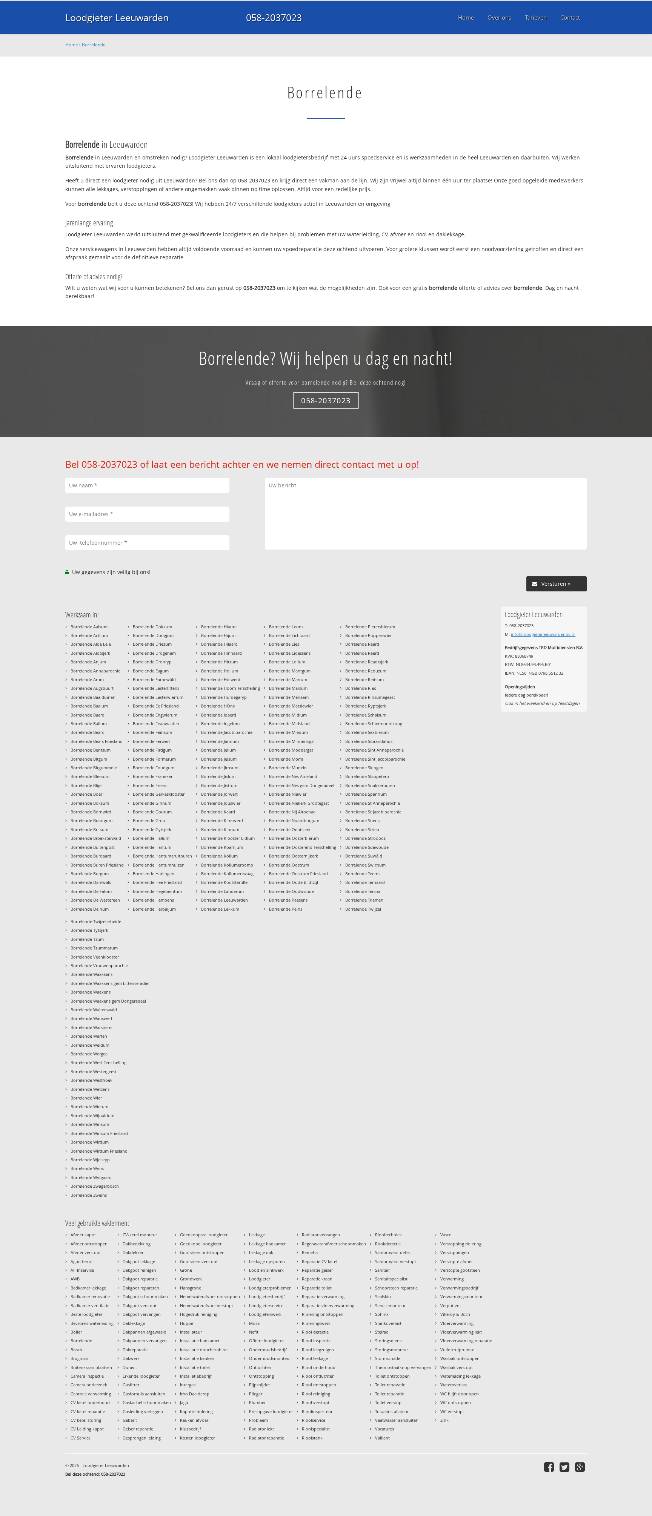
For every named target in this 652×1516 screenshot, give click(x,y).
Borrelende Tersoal (363, 891)
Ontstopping (261, 1376)
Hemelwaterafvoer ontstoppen (210, 1296)
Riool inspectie (316, 1340)
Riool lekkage (315, 1358)
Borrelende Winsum (90, 1124)
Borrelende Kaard (218, 812)
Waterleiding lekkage (460, 1376)
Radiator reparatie (266, 1438)
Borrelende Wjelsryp (90, 1159)
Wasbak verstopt (456, 1367)
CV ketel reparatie (88, 1411)
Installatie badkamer (200, 1340)
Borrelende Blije (86, 785)
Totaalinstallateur (392, 1411)
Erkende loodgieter (141, 1376)
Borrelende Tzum (87, 939)
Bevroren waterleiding (92, 1323)
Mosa (254, 1323)
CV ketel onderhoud (90, 1402)
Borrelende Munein (288, 767)
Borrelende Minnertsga (291, 741)
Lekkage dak (261, 1252)
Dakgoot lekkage (139, 1261)
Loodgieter (259, 1279)
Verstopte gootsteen (460, 1270)
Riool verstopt (315, 1402)
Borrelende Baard (88, 715)
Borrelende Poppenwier (368, 635)
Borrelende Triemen (364, 900)
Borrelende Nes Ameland (293, 776)
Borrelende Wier (86, 1098)
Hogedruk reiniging (198, 1314)
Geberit (130, 1420)
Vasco (446, 1234)
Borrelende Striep (362, 829)
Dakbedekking (137, 1243)
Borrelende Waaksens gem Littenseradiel (110, 983)
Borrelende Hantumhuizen (159, 865)
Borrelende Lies (284, 644)
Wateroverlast (453, 1384)
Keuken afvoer (194, 1420)
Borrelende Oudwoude (291, 891)
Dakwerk (131, 1358)
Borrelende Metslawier (291, 706)
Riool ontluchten (318, 1376)
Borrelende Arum (87, 679)
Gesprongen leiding (142, 1438)
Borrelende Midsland (289, 723)
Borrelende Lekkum (220, 909)
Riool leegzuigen (318, 1349)
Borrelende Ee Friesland (156, 706)
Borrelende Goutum (152, 812)
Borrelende (94, 44)
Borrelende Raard (362, 644)
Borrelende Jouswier (220, 803)
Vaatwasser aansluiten (396, 1420)
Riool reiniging (316, 1394)
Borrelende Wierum (89, 1106)
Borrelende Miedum (288, 732)
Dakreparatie (135, 1349)
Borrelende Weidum (90, 1045)
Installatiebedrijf (196, 1376)
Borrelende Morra (286, 759)
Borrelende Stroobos (365, 838)
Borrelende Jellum (218, 750)
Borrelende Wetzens (90, 1089)
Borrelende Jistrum (219, 785)
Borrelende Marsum (288, 688)
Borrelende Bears (87, 732)
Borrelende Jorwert (219, 794)
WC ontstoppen (455, 1402)
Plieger (255, 1394)
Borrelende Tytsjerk (89, 930)
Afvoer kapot (83, 1234)
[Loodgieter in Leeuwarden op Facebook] (550, 1467)
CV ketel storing (86, 1420)
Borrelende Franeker (152, 776)
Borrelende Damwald (91, 882)
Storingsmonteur (391, 1349)
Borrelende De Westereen (95, 900)
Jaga (184, 1402)
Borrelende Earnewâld (154, 679)
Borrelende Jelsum (219, 759)
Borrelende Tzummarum (94, 948)
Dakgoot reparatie (140, 1279)
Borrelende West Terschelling (98, 1062)
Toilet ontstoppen (392, 1376)
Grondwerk (191, 1279)
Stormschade (387, 1358)
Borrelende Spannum (366, 794)
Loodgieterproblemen (270, 1288)
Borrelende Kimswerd (222, 820)
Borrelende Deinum (90, 909)
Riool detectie (315, 1332)
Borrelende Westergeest (94, 1071)
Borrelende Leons (286, 626)
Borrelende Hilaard (219, 644)
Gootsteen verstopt (199, 1261)
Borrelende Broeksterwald (96, 838)
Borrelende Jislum (218, 776)
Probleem (258, 1420)
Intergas (187, 1384)
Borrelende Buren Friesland (97, 865)
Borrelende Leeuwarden (224, 900)
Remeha (310, 1252)
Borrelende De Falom (91, 891)
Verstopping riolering (460, 1243)
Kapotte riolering (196, 1411)
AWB (75, 1279)
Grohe (186, 1270)
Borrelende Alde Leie (91, 644)
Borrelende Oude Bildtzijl (293, 882)
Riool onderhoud (318, 1367)
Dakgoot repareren (141, 1288)
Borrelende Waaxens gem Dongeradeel (108, 1001)
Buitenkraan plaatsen (91, 1367)
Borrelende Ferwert (151, 741)
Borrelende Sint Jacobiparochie (375, 759)
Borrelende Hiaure (219, 626)
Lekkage (257, 1234)
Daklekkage (134, 1323)
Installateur (191, 1332)
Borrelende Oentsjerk (290, 829)
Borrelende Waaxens (91, 992)
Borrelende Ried (361, 688)
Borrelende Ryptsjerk (365, 706)
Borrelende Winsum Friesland (99, 1133)
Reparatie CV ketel (319, 1261)
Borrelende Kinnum (220, 829)
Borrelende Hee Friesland (157, 882)
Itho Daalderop (194, 1394)
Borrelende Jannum (220, 741)
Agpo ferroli (82, 1261)
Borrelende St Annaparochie (372, 803)
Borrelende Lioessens (290, 653)
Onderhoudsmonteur (270, 1358)
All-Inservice (82, 1270)
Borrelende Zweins (89, 1195)
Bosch (76, 1349)
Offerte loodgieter (266, 1340)
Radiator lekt (261, 1429)
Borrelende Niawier (287, 794)
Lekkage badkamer (267, 1243)
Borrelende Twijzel (363, 909)
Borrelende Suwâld (363, 856)
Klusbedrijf (190, 1429)
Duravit (130, 1367)
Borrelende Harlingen (153, 873)
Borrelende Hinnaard (221, 653)
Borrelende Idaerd (218, 715)
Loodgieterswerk (265, 1314)
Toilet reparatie (389, 1394)
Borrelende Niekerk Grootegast (299, 803)
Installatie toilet (195, 1367)
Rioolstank (312, 1438)
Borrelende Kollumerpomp (227, 865)
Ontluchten (260, 1367)
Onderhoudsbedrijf (268, 1349)
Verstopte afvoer (456, 1261)
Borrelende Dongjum (153, 635)
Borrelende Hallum (151, 838)
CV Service (81, 1438)
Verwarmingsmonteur (461, 1296)
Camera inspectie (87, 1376)
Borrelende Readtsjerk (366, 662)
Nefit (253, 1332)
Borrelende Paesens (288, 900)
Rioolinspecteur (317, 1411)
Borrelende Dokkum (152, 626)
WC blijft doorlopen (459, 1394)
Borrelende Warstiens (91, 1027)
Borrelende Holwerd (220, 679)
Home (71, 44)
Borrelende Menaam (289, 697)
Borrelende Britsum (89, 829)
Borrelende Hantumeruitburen (162, 856)
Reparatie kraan (317, 1279)
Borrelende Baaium (89, 706)
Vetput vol (450, 1305)
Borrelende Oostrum (289, 865)
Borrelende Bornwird (91, 812)
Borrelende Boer (86, 794)
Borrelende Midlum (288, 715)
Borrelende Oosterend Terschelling (302, 847)
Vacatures (384, 1429)
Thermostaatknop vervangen (403, 1367)
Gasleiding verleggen (143, 1411)
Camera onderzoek (89, 1384)
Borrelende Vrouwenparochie (99, 965)
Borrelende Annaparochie (95, 671)
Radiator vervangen (321, 1234)
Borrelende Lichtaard (289, 635)
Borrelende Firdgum (152, 750)
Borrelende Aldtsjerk (90, 653)
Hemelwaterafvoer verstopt (206, 1305)
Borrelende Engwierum (155, 715)
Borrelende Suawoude (367, 847)
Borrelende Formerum (154, 759)
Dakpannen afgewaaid (144, 1332)
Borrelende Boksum (90, 803)
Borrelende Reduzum (365, 671)
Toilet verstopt (389, 1402)
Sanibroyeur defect (393, 1252)
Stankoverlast (388, 1323)
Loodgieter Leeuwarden (117, 17)
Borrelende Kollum (219, 856)
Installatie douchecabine (204, 1349)
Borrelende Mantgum (290, 671)
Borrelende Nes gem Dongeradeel (301, 785)
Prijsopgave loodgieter (271, 1411)
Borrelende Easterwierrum (158, 697)
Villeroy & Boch (455, 1314)
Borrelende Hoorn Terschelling (230, 688)
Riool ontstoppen (319, 1384)
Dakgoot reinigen (139, 1270)
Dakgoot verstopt (140, 1305)
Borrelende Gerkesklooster (159, 794)
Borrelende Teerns (362, 873)
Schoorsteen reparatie (396, 1288)
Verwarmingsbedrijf (459, 1288)
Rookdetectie (388, 1243)
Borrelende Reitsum (364, 679)
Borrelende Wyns (87, 1168)
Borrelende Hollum (219, 671)
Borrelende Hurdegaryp (224, 697)
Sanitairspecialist (391, 1279)
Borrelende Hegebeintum (157, 891)
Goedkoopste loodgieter (204, 1234)
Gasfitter (131, 1384)
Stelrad (382, 1332)
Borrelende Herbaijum (154, 909)
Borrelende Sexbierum (367, 732)
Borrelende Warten (89, 1036)
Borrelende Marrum (288, 679)
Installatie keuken (197, 1358)
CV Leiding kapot (87, 1429)
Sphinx (382, 1314)
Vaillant (382, 1438)
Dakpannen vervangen (145, 1340)
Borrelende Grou (149, 820)
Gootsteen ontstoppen (202, 1252)
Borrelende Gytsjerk (152, 829)
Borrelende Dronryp (152, 662)
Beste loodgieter (86, 1314)
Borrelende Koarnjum (222, 847)
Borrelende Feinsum (152, 732)
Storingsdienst (389, 1340)
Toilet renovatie (390, 1384)
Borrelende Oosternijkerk (293, 856)
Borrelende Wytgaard (91, 1177)
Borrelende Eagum (151, 671)
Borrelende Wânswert (91, 1018)
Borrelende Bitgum (89, 759)
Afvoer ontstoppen (89, 1243)
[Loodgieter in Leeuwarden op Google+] (581, 1467)
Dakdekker (133, 1252)
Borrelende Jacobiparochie (226, 732)
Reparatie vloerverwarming (328, 1305)
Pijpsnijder (259, 1384)
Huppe (186, 1323)
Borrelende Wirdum (90, 1142)
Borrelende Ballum (89, 723)
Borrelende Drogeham (154, 653)
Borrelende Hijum (218, 635)
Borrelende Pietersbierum (370, 626)
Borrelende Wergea (89, 1054)
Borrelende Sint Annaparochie (374, 750)
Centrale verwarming (91, 1394)
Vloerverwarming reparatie (466, 1340)
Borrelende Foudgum (153, 767)
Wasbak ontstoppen (460, 1358)
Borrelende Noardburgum (294, 820)
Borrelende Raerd (362, 653)
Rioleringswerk (316, 1323)
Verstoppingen (454, 1252)
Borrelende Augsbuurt (92, 688)
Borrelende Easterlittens (156, 688)
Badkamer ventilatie (90, 1305)
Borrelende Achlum (89, 635)
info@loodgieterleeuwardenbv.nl (543, 634)
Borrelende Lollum (287, 662)
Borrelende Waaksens (91, 974)
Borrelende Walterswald (94, 1009)
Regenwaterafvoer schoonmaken (334, 1243)
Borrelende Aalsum (89, 626)
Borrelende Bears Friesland (97, 741)
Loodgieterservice (266, 1305)
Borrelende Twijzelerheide (96, 921)
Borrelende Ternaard (365, 882)
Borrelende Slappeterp (367, 776)
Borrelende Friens (150, 785)
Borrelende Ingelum (220, 723)
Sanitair (382, 1270)
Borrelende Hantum (152, 847)
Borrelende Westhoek (91, 1080)
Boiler (76, 1332)
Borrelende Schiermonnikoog (373, 723)
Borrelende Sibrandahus (368, 741)
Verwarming (452, 1279)
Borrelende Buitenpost (93, 847)
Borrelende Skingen (364, 767)
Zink (444, 1420)
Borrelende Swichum (365, 865)
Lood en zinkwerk (266, 1270)
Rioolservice (313, 1420)
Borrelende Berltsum (91, 750)
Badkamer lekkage (88, 1288)
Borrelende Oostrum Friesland (298, 873)
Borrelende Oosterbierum (294, 838)
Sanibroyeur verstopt (395, 1261)
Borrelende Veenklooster (95, 957)
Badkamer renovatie (90, 1296)
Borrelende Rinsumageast (370, 697)
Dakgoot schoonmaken (145, 1296)
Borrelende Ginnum (152, 803)
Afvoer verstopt (86, 1252)
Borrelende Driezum (152, 644)
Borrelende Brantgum (91, 820)
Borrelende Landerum (222, 891)
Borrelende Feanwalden (156, 723)
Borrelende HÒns (218, 706)
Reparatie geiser (317, 1270)
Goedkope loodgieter (200, 1243)
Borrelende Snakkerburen (370, 785)
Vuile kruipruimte (457, 1349)
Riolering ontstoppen (322, 1314)
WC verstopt (452, 1411)
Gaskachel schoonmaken (147, 1402)
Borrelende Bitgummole (94, 767)
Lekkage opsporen (267, 1261)
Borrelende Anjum (88, 662)
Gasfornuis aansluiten (144, 1394)
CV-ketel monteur (140, 1234)
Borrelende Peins (285, 909)
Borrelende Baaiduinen (93, 697)
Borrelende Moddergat (291, 750)
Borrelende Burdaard (91, 856)
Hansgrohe (190, 1288)
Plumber (257, 1402)
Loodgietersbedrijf (267, 1296)
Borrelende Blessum (90, 776)
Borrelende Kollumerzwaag (227, 873)
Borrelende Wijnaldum (92, 1115)
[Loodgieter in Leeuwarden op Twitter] (565, 1467)
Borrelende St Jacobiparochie (373, 812)
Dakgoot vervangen (142, 1314)
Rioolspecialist (316, 1429)
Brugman (79, 1358)
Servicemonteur (390, 1305)
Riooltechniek (388, 1234)
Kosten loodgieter (197, 1438)
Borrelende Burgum (90, 873)
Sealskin (383, 1296)
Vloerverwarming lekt (461, 1332)
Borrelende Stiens (362, 820)
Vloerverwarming (457, 1323)
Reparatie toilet (317, 1288)
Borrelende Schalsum (365, 715)
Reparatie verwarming (323, 1296)
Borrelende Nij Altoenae (292, 812)
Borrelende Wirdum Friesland (99, 1151)
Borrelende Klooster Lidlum (228, 838)
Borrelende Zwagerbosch (95, 1186)
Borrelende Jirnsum (219, 767)
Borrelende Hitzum (219, 662)
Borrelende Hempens (153, 900)
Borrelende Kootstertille (224, 882)
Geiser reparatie (138, 1429)
